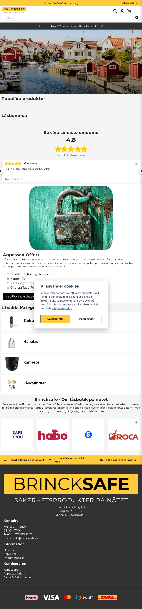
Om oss (9, 550)
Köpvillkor (10, 554)
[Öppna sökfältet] (115, 11)
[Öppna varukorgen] (129, 11)
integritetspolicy (62, 308)
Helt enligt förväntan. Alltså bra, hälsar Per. (27, 168)
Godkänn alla (55, 318)
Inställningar (86, 318)
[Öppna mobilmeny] (136, 11)
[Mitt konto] (122, 11)
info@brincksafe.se (20, 296)
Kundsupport (12, 569)
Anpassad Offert (14, 573)
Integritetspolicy (14, 558)
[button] (135, 164)
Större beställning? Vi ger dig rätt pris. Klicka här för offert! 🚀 (71, 26)
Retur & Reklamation (17, 577)
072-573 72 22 (23, 534)
